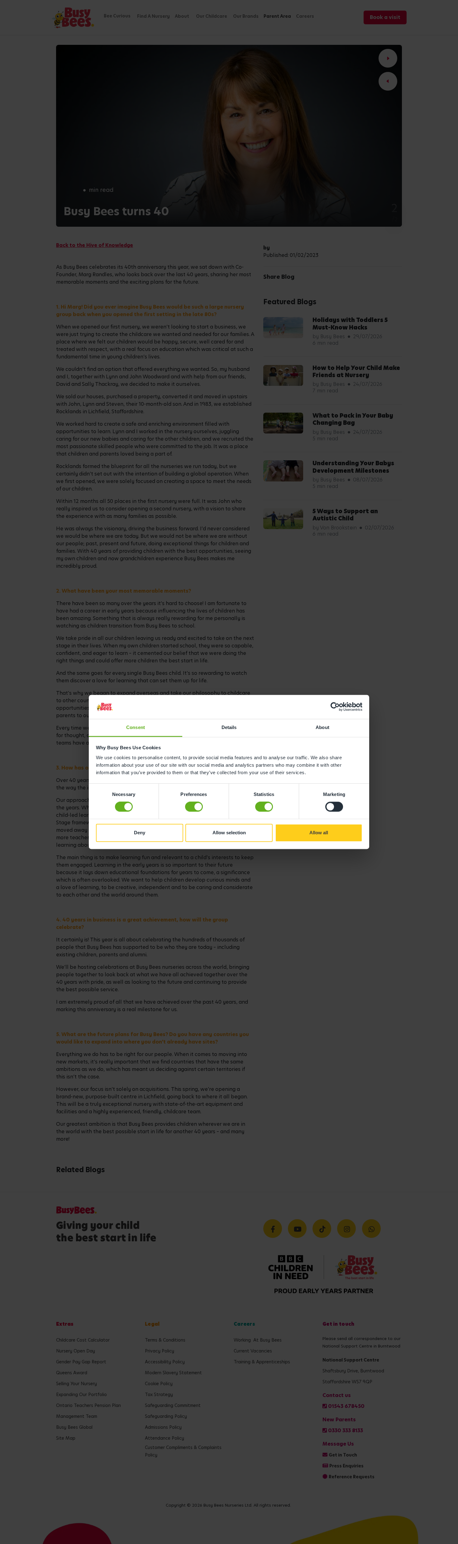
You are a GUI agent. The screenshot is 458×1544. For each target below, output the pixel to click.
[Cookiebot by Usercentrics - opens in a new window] (335, 707)
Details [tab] (229, 727)
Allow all (318, 832)
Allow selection (229, 832)
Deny (139, 832)
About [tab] (322, 727)
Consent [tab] (135, 727)
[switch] (194, 807)
